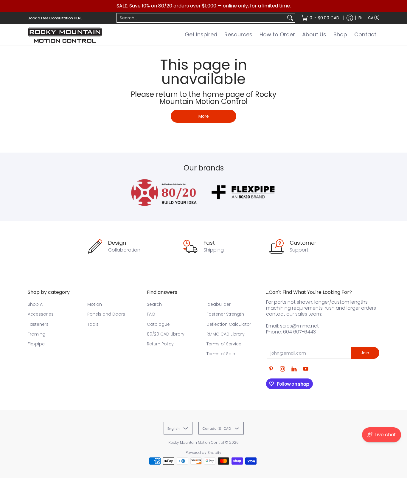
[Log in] (350, 18)
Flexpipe (36, 344)
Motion (94, 304)
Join (365, 353)
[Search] (290, 17)
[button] (271, 369)
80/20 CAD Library (165, 334)
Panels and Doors (106, 314)
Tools (93, 324)
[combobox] (201, 17)
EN (360, 17)
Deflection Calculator (228, 324)
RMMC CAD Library (225, 334)
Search (154, 304)
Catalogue (158, 324)
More (203, 116)
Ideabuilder (218, 304)
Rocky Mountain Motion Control (196, 442)
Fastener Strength (225, 314)
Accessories (41, 314)
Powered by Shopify (203, 452)
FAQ (151, 314)
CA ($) (374, 17)
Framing (36, 334)
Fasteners (38, 324)
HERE (78, 18)
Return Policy (160, 344)
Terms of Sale (220, 354)
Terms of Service (223, 344)
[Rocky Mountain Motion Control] (65, 35)
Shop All (36, 304)
